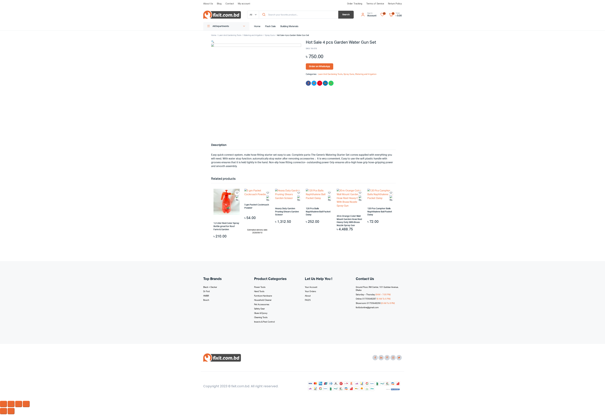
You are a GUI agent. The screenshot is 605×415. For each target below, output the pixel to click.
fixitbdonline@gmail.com (367, 308)
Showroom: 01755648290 (375, 303)
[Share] (11, 404)
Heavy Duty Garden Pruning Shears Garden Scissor (287, 212)
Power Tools (260, 287)
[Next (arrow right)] (11, 411)
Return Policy (395, 3)
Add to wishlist (237, 193)
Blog (219, 3)
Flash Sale (270, 26)
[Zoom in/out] (26, 404)
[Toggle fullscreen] (18, 404)
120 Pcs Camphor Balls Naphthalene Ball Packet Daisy (379, 212)
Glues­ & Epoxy (261, 313)
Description (218, 145)
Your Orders (310, 292)
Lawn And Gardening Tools (229, 35)
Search (346, 15)
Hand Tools (259, 292)
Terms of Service (375, 3)
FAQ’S (308, 300)
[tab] (218, 145)
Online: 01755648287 (373, 299)
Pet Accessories (261, 305)
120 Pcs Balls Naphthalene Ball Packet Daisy (318, 212)
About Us (208, 3)
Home (257, 26)
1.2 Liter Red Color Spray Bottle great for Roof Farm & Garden (226, 226)
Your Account (311, 287)
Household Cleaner (263, 300)
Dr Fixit (206, 292)
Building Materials (289, 26)
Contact (229, 3)
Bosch (206, 300)
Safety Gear (259, 309)
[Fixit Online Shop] (222, 15)
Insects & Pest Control (264, 322)
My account (244, 3)
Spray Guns (270, 35)
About (308, 296)
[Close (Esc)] (3, 404)
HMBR (206, 296)
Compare (238, 204)
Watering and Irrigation (253, 35)
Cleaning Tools (261, 318)
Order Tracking (354, 3)
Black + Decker (210, 287)
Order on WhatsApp (319, 66)
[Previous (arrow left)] (3, 411)
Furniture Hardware (263, 296)
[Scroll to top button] (598, 408)
